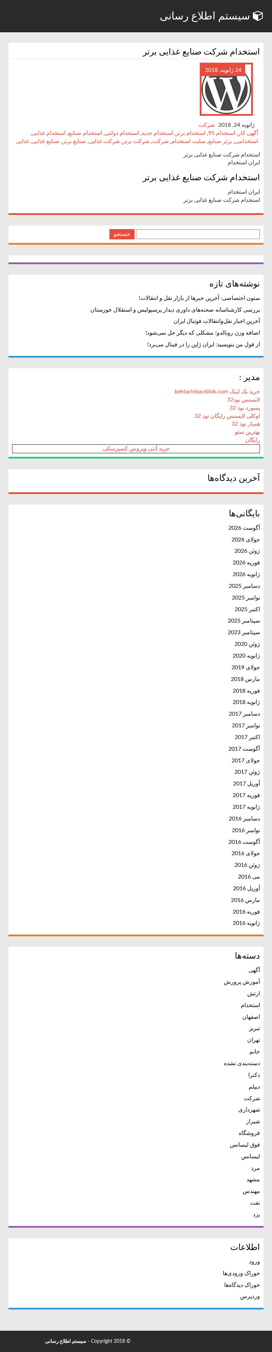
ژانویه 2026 (246, 574)
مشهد (253, 1179)
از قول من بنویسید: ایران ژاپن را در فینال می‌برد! (203, 344)
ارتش (253, 993)
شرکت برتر (136, 141)
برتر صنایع (220, 141)
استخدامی (246, 141)
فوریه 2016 (246, 912)
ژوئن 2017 (247, 772)
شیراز (253, 1121)
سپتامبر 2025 (244, 621)
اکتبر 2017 (247, 737)
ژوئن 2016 (247, 865)
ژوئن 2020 (247, 644)
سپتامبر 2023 (244, 632)
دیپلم (254, 1087)
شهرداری (249, 1110)
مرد (255, 1168)
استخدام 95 (221, 133)
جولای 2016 (246, 853)
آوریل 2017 (246, 783)
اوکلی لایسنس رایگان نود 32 (227, 416)
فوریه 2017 (246, 795)
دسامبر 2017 (244, 714)
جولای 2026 (246, 539)
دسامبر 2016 (244, 819)
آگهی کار (248, 133)
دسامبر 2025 (244, 586)
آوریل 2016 (246, 888)
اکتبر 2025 (247, 609)
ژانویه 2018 (246, 702)
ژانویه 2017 (246, 807)
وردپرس (250, 1296)
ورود (254, 1262)
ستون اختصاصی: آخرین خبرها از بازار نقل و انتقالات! (199, 298)
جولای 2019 (246, 667)
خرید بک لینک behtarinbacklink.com (217, 391)
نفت (255, 1203)
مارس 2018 (245, 679)
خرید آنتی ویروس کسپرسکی (136, 448)
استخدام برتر (190, 133)
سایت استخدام (188, 141)
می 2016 (249, 877)
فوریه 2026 (246, 563)
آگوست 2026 (244, 528)
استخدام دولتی (122, 133)
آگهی (254, 970)
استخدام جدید (157, 133)
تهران (253, 1040)
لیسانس (250, 1156)
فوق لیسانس (245, 1145)
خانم (254, 1052)
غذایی (22, 141)
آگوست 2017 (244, 749)
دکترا (254, 1075)
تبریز (254, 1028)
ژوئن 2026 (247, 551)
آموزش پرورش (242, 982)
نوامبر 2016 (246, 830)
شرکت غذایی (104, 141)
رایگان (252, 440)
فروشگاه (249, 1133)
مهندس (251, 1191)
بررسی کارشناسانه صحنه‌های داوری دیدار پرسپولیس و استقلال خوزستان (175, 310)
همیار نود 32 (246, 424)
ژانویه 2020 (246, 656)
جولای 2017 (246, 760)
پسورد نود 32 (245, 408)
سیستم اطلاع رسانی (206, 16)
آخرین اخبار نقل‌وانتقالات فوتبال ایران (217, 321)
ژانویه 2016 (246, 923)
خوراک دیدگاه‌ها (242, 1285)
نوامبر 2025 (246, 598)
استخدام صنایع (85, 133)
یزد (256, 1214)
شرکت (206, 125)
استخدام (250, 1005)
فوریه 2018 (246, 691)
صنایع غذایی (46, 141)
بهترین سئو (247, 432)
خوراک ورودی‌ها (241, 1273)
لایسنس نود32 (243, 400)
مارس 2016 (245, 900)
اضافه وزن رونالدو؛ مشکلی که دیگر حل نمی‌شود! (203, 333)
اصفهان (251, 1017)
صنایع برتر (74, 141)
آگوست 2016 (244, 842)
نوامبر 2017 (246, 725)
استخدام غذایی (49, 133)
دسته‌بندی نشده (242, 1063)
